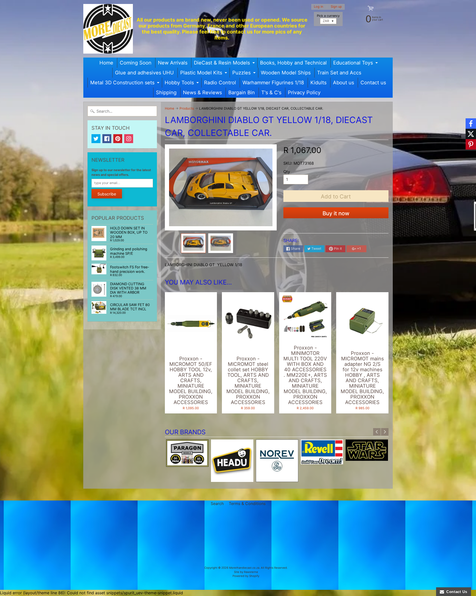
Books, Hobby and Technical (293, 63)
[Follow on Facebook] (471, 123)
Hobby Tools (182, 84)
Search (217, 503)
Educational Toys (356, 64)
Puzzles (244, 74)
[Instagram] (128, 138)
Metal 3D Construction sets (125, 84)
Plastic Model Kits (204, 74)
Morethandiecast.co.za (244, 567)
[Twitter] (95, 138)
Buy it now (336, 213)
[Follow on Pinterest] (471, 144)
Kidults (318, 83)
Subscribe (106, 193)
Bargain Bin (241, 92)
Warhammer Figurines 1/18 (273, 83)
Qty (286, 171)
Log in (318, 6)
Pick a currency (328, 16)
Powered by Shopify (246, 576)
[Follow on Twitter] (471, 134)
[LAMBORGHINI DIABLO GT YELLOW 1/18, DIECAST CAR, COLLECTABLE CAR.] (193, 243)
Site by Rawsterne (246, 572)
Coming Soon (135, 63)
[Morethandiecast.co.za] (108, 29)
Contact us (373, 83)
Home (106, 63)
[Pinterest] (117, 138)
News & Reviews (202, 92)
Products (186, 108)
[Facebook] (106, 138)
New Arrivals (172, 63)
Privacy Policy (304, 92)
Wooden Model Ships (286, 73)
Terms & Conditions (247, 503)
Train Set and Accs (339, 73)
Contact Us (455, 592)
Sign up (336, 6)
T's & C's (271, 92)
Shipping (166, 92)
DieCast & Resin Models (225, 64)
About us (343, 83)
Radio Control (220, 83)
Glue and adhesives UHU (144, 73)
